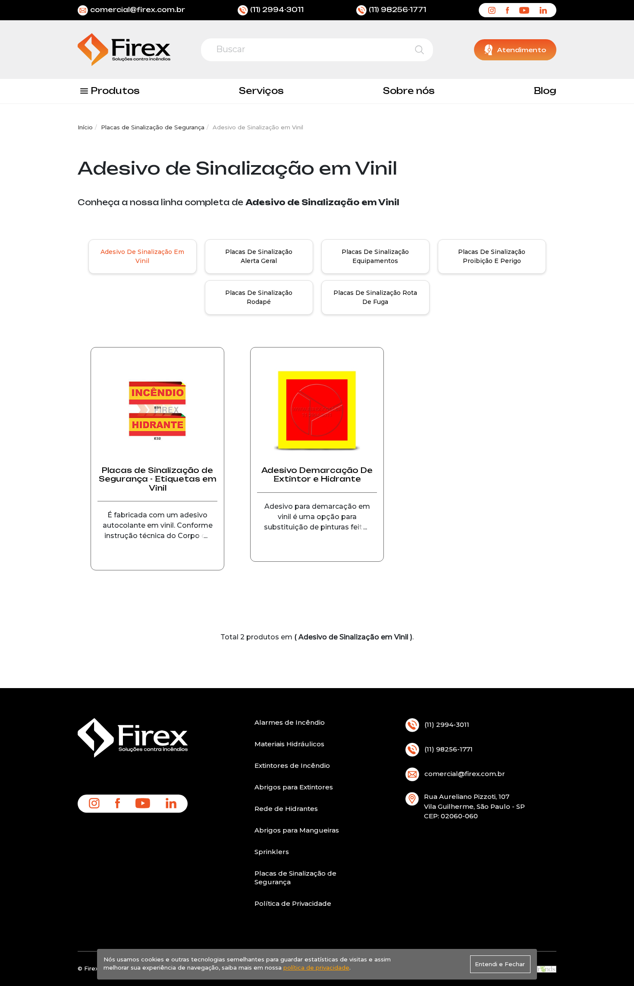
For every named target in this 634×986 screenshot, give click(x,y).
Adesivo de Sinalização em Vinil (142, 256)
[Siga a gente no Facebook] (507, 10)
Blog (545, 90)
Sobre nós (409, 90)
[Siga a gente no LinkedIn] (543, 10)
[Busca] (419, 49)
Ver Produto (157, 564)
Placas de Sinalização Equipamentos (375, 256)
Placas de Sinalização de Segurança (152, 127)
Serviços (261, 90)
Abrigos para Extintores (293, 787)
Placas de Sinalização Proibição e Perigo (491, 256)
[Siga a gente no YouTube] (524, 10)
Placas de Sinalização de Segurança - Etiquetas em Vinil (158, 479)
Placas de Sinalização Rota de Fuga (375, 297)
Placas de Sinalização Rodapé (258, 297)
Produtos (115, 90)
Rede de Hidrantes (286, 808)
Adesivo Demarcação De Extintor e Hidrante (317, 474)
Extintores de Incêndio (292, 765)
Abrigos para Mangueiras (296, 830)
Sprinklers (271, 852)
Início (85, 127)
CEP (431, 816)
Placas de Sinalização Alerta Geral (258, 256)
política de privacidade (316, 967)
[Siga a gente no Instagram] (491, 10)
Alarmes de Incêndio (289, 722)
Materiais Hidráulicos (289, 744)
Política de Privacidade (292, 903)
